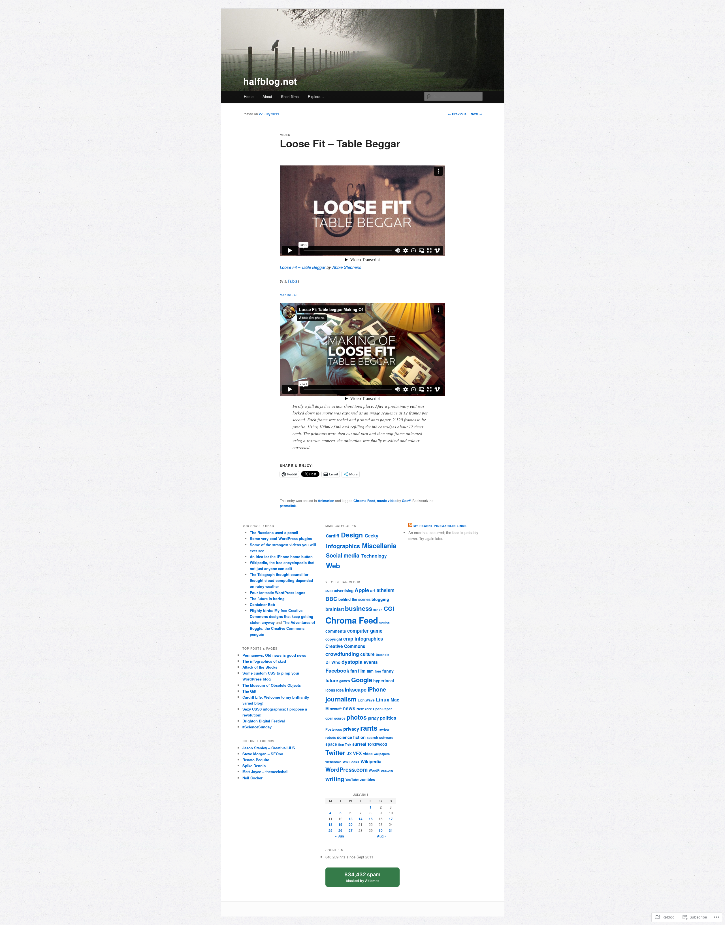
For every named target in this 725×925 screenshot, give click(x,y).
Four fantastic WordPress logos (277, 592)
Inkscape (355, 689)
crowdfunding (342, 653)
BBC (331, 599)
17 (391, 818)
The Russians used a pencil (274, 532)
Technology (374, 555)
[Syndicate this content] (410, 526)
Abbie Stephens (346, 267)
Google (361, 679)
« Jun (339, 836)
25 (330, 830)
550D (329, 591)
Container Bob (262, 604)
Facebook (337, 670)
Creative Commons (345, 646)
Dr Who (332, 662)
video (368, 753)
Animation (326, 500)
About (267, 96)
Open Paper (382, 709)
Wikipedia (371, 761)
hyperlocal (383, 680)
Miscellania (379, 545)
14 (360, 818)
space (331, 744)
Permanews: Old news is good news (274, 655)
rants (369, 728)
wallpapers (382, 754)
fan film (358, 671)
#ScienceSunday (257, 727)
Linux (382, 699)
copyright (333, 639)
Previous (457, 113)
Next (477, 113)
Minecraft (333, 708)
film (370, 671)
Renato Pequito (255, 759)
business (358, 608)
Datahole (382, 654)
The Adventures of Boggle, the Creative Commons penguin (282, 628)
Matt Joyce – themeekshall (265, 771)
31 (391, 830)
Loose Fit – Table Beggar (302, 267)
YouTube (352, 779)
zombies (367, 779)
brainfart (334, 609)
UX (349, 753)
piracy (373, 718)
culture (367, 654)
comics (384, 622)
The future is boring (267, 598)
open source (335, 718)
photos (357, 717)
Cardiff (332, 536)
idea (340, 690)
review (384, 729)
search (372, 737)
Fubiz (293, 281)
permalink (288, 505)
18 (330, 824)
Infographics (343, 546)
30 (381, 830)
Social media (342, 555)
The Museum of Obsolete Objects (271, 685)
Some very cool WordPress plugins (281, 538)
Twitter (335, 752)
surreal (359, 744)
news (349, 708)
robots (330, 737)
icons (330, 690)
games (344, 681)
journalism (341, 698)
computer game (364, 630)
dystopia (352, 661)
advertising (343, 590)
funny (388, 671)
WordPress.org (381, 770)
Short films (290, 96)
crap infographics (363, 638)
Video (285, 135)
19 (340, 824)
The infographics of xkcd (264, 661)
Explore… (316, 96)
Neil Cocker (252, 778)
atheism (386, 590)
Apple (362, 590)
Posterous (333, 729)
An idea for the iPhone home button (281, 556)
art (373, 590)
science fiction (351, 737)
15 (371, 818)
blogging (380, 599)
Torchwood (377, 744)
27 (351, 830)
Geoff (406, 500)
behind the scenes (354, 599)
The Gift (249, 691)
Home (248, 96)
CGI (389, 608)
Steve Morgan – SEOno (262, 753)
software (386, 737)
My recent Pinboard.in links (440, 526)
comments (335, 631)
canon (378, 609)
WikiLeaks (351, 762)
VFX (357, 753)
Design (352, 534)
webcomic (333, 762)
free (378, 671)
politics (388, 718)
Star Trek (344, 744)
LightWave (366, 700)
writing (334, 779)
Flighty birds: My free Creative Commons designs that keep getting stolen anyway (281, 616)
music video (386, 500)
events (371, 662)
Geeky (371, 535)
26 (340, 830)
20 (351, 824)
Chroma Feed (364, 500)
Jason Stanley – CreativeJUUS (268, 747)
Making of (289, 295)
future (331, 680)
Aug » (381, 836)
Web (333, 565)
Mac (395, 700)
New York (364, 709)
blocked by (367, 879)
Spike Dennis (254, 765)
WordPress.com (346, 769)
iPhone (377, 689)
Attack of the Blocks (259, 667)
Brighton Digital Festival (263, 721)
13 (351, 818)
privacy (351, 729)
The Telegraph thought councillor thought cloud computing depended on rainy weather (281, 580)
